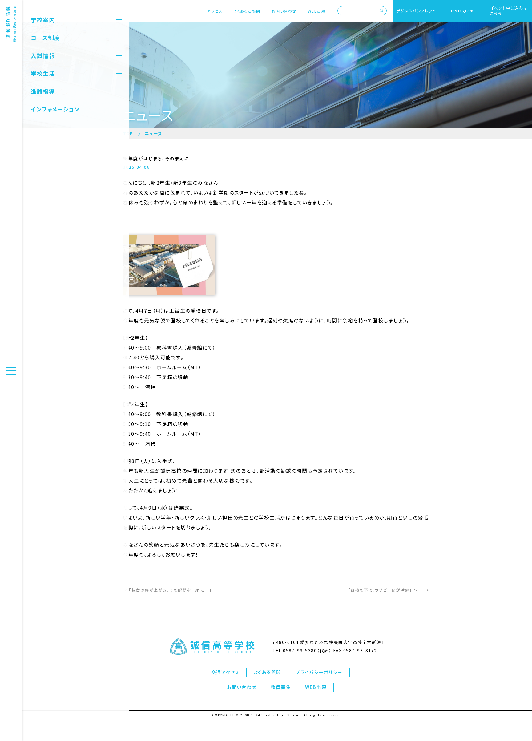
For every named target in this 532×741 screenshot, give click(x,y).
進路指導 (43, 91)
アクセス (214, 11)
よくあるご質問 (247, 11)
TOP (128, 133)
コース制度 (45, 38)
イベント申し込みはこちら (509, 10)
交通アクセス (225, 672)
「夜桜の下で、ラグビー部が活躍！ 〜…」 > (388, 590)
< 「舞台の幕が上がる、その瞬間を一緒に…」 (168, 590)
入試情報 (43, 55)
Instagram (462, 11)
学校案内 (43, 20)
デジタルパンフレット (416, 11)
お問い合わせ (284, 11)
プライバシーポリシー (319, 672)
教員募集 (281, 687)
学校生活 (43, 73)
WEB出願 (317, 11)
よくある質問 (267, 672)
